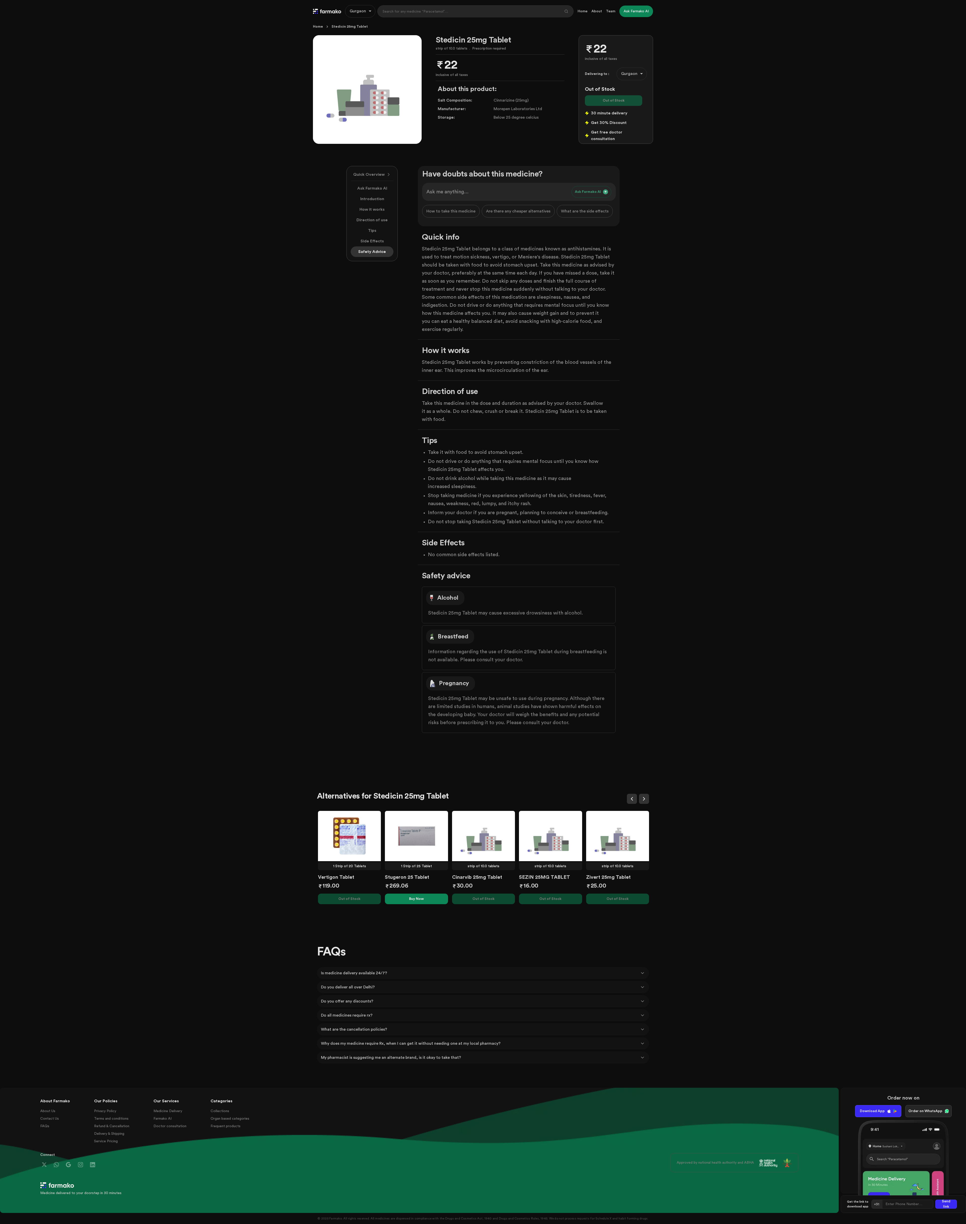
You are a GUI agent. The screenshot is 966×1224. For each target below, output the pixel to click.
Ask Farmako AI (372, 188)
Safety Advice (372, 252)
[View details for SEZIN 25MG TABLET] (550, 836)
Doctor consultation (169, 1126)
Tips (372, 231)
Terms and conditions (111, 1118)
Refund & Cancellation (111, 1126)
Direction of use (372, 220)
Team (610, 11)
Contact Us (49, 1118)
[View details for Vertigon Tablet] (349, 836)
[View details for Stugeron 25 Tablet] (416, 836)
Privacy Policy (105, 1111)
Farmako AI (162, 1118)
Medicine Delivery (167, 1111)
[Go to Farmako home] (327, 11)
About (596, 11)
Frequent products (225, 1126)
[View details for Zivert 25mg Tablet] (617, 836)
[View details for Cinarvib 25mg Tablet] (483, 836)
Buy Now (416, 899)
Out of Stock (614, 100)
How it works (372, 209)
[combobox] (360, 11)
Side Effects (372, 241)
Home (582, 11)
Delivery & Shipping (109, 1133)
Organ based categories (230, 1118)
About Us (47, 1111)
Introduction (372, 199)
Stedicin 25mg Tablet (350, 26)
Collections (220, 1111)
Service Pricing (106, 1141)
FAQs (44, 1126)
